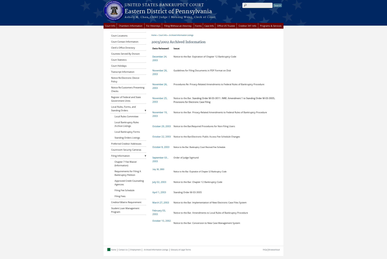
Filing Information (120, 155)
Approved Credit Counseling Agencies (129, 182)
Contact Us (123, 249)
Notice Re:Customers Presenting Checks (127, 89)
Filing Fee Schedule (124, 190)
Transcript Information (122, 71)
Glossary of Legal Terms (181, 249)
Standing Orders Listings (127, 137)
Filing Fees (120, 196)
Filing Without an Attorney (178, 25)
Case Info (209, 25)
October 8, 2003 (160, 146)
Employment (135, 249)
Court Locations (119, 35)
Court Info (110, 25)
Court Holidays (119, 65)
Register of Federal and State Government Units (126, 99)
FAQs (265, 249)
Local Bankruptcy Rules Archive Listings (127, 124)
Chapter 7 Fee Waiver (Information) (126, 163)
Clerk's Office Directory (123, 47)
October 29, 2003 (161, 126)
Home (153, 35)
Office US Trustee (226, 25)
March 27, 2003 (160, 202)
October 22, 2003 (161, 136)
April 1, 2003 (159, 192)
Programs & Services (270, 25)
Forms (198, 25)
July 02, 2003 (159, 181)
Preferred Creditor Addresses (126, 143)
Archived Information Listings (181, 35)
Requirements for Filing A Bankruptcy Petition (128, 173)
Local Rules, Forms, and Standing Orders (123, 108)
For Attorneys (153, 25)
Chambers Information (130, 25)
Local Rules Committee (126, 116)
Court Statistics (119, 59)
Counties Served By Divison (125, 53)
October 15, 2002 (161, 220)
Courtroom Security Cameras (126, 149)
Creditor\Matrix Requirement (126, 202)
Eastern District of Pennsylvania (168, 11)
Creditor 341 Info (247, 25)
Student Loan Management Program (125, 210)
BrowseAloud (274, 249)
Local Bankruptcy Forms (127, 131)
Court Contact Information (124, 41)
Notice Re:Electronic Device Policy (125, 79)
